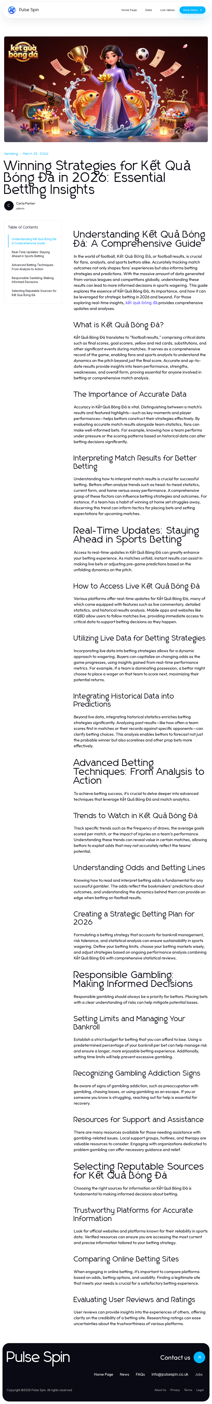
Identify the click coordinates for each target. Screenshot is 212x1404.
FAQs (140, 1374)
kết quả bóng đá (141, 302)
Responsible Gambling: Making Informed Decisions (33, 280)
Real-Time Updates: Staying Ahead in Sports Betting (31, 254)
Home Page (103, 1374)
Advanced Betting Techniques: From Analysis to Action (33, 267)
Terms (188, 1390)
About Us (160, 1390)
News (124, 1374)
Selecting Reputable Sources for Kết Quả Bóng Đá (34, 292)
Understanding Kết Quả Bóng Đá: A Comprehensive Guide (34, 241)
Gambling (11, 153)
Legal (200, 1390)
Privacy (175, 1390)
